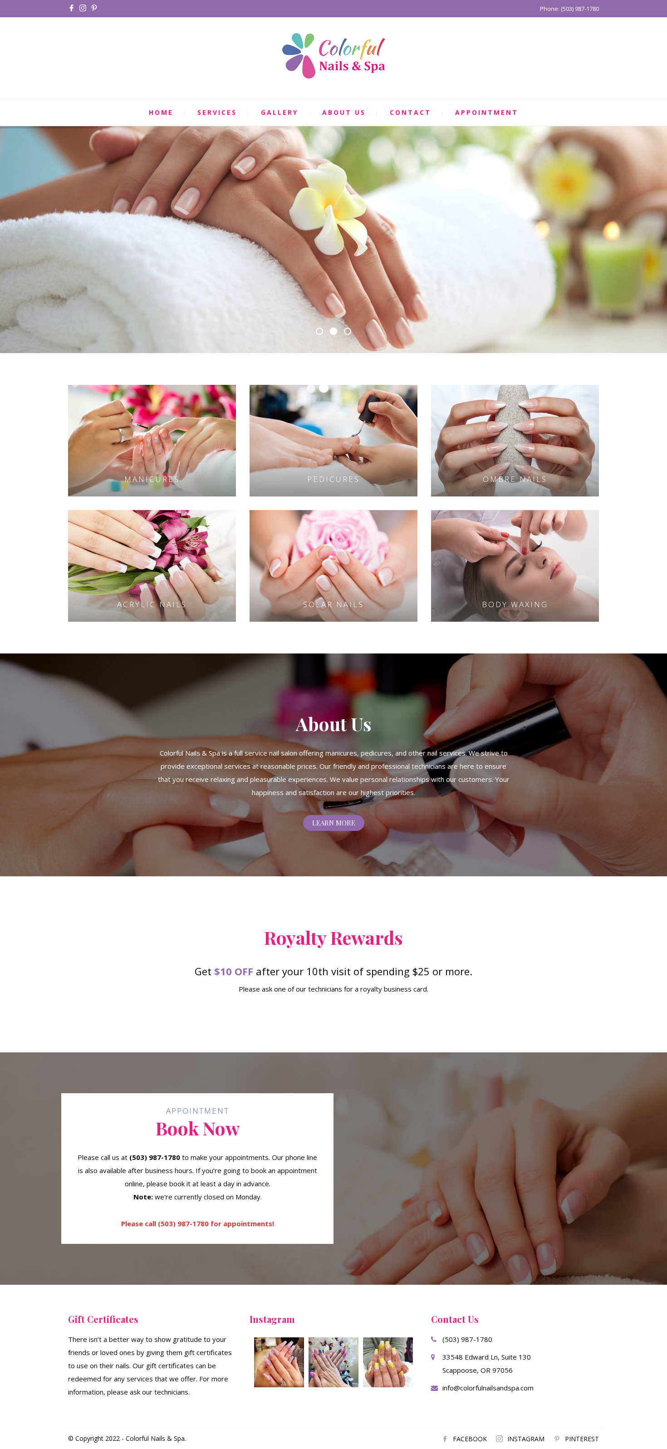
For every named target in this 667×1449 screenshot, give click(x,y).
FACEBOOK (470, 1438)
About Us (344, 112)
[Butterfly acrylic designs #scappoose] (279, 1362)
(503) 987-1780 (467, 1339)
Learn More (333, 822)
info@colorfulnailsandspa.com (488, 1387)
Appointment (486, 112)
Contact (410, 112)
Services (217, 112)
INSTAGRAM (525, 1438)
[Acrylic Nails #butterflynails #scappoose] (333, 1362)
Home (161, 112)
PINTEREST (582, 1438)
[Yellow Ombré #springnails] (388, 1362)
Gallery (279, 112)
